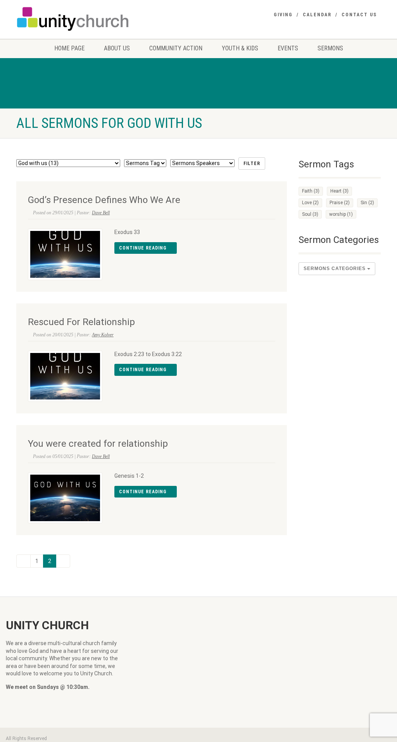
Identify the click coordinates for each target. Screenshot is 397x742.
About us (117, 48)
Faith (310, 191)
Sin (367, 202)
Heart (339, 191)
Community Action (175, 48)
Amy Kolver (103, 334)
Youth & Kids (240, 48)
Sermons (330, 48)
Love (310, 202)
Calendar (317, 14)
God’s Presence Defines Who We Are (104, 200)
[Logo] (73, 19)
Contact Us (359, 14)
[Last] (63, 561)
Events (288, 48)
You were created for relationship (98, 443)
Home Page (69, 48)
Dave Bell (101, 212)
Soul (310, 214)
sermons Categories (335, 268)
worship (341, 214)
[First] (23, 561)
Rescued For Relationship (81, 322)
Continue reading (143, 248)
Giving (283, 14)
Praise (340, 202)
